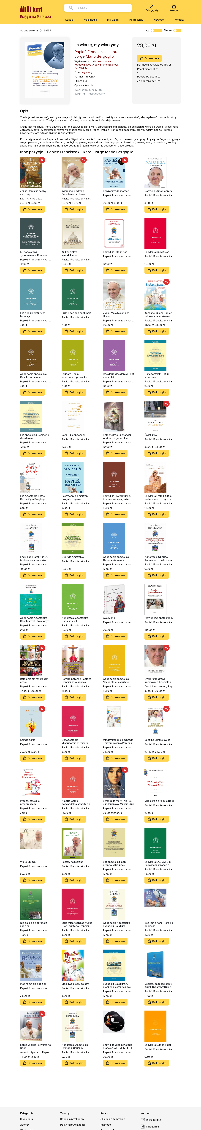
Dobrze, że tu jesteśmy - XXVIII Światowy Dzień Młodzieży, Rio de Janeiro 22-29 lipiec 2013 (159, 985)
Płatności (105, 1124)
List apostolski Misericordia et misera (75, 741)
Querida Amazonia (73, 556)
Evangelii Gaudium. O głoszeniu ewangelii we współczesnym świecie (117, 985)
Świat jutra (150, 435)
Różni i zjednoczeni (73, 435)
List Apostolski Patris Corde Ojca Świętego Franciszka (33, 497)
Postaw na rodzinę (72, 861)
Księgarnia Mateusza (35, 16)
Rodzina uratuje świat (157, 739)
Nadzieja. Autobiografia (158, 191)
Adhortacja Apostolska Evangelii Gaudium (116, 924)
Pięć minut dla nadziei (33, 983)
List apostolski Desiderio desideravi (34, 436)
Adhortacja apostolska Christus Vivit (75, 619)
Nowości (159, 19)
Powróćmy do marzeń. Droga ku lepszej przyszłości (75, 497)
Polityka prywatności (72, 1124)
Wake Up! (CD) (29, 861)
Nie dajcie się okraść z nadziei (33, 924)
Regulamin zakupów (72, 1119)
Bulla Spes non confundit (76, 313)
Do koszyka (152, 58)
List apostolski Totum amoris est (156, 375)
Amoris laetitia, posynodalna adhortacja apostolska (76, 802)
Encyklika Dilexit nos (115, 252)
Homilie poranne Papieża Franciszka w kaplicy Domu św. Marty (76, 680)
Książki (69, 19)
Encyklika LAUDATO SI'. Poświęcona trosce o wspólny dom (158, 863)
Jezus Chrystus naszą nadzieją (33, 192)
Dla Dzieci (113, 19)
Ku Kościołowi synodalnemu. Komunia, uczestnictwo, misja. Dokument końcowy (34, 253)
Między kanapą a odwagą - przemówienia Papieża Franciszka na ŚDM (118, 741)
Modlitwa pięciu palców (75, 983)
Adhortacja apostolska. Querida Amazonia (116, 558)
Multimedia (90, 19)
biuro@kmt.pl (154, 1119)
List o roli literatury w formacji (32, 314)
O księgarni (26, 1119)
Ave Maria (109, 617)
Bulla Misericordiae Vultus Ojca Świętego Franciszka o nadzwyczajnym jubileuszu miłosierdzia (77, 924)
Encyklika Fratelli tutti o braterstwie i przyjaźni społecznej (158, 497)
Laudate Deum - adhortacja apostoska (74, 375)
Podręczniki (136, 19)
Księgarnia (152, 1126)
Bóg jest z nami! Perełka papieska (158, 924)
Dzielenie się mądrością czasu (34, 680)
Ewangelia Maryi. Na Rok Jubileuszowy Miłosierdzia (118, 802)
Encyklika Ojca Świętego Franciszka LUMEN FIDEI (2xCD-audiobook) (117, 1046)
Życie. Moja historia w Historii (116, 314)
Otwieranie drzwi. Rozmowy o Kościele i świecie (157, 680)
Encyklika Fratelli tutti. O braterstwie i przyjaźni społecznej (117, 497)
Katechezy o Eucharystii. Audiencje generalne (117, 436)
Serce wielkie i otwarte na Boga (35, 1046)
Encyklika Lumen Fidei (157, 1044)
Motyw (168, 30)
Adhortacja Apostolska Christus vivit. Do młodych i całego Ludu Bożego (35, 619)
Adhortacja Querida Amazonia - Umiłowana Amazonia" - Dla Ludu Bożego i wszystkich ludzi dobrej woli (159, 558)
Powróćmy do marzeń (116, 191)
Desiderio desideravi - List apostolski (118, 375)
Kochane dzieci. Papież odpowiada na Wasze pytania (158, 314)
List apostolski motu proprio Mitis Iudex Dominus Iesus (114, 863)
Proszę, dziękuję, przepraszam (30, 802)
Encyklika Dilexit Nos (156, 252)
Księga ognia (27, 739)
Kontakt (179, 19)
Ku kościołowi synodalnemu (70, 253)
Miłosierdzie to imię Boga (159, 800)
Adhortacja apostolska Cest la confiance (33, 375)
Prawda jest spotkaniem (158, 617)
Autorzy (25, 1124)
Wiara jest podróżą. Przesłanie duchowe (74, 192)
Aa (147, 30)
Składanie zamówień (112, 1119)
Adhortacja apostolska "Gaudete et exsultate (116, 680)
